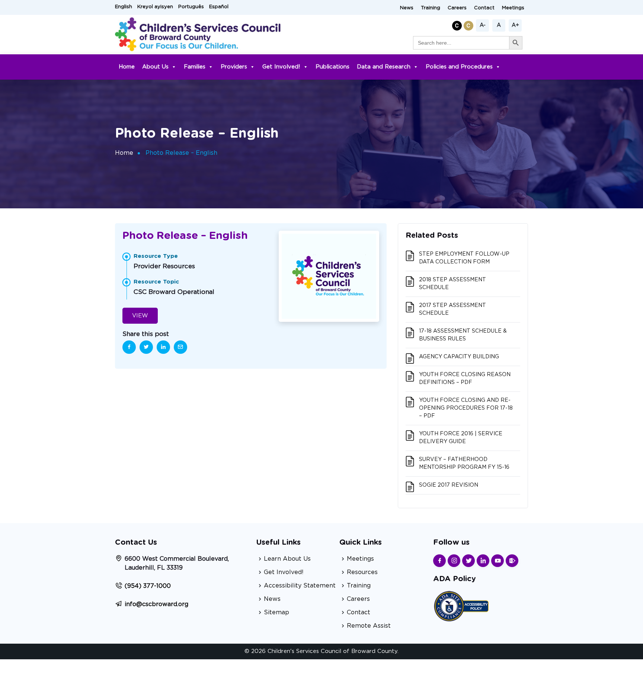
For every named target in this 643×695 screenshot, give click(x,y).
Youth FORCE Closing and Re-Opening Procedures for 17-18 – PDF (466, 408)
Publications (332, 67)
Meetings (513, 8)
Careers (457, 8)
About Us (155, 67)
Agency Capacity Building (459, 356)
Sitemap (276, 612)
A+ (515, 25)
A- (483, 25)
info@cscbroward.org (156, 604)
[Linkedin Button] (483, 560)
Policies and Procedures (459, 67)
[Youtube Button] (497, 560)
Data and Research (383, 67)
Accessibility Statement (300, 586)
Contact (484, 8)
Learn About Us (287, 559)
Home (127, 67)
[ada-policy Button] (461, 605)
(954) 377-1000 (148, 586)
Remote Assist (369, 626)
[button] (458, 24)
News (406, 8)
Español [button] (218, 6)
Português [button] (191, 6)
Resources (362, 572)
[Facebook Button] (439, 560)
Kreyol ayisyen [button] (155, 6)
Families (194, 67)
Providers (234, 67)
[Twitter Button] (468, 560)
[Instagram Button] (454, 560)
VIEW (140, 315)
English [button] (123, 6)
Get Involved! (281, 67)
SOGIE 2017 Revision (448, 485)
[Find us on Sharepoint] (512, 560)
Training (430, 8)
